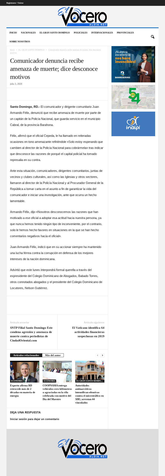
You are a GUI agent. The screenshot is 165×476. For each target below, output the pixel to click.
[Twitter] (23, 94)
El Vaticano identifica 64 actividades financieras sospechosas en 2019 (88, 332)
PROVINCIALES (125, 32)
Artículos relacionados (26, 355)
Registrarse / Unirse (14, 3)
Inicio (13, 32)
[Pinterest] (33, 94)
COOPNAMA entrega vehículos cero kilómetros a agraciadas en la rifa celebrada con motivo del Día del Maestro (57, 392)
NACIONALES (28, 32)
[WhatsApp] (42, 94)
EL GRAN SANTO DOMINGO (55, 32)
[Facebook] (14, 94)
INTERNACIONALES (102, 32)
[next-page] (102, 355)
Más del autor (53, 355)
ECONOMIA (17, 381)
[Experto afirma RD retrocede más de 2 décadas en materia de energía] (24, 372)
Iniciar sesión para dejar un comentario (34, 419)
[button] (152, 37)
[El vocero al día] (82, 16)
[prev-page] (98, 355)
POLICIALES (80, 32)
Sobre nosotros (19, 41)
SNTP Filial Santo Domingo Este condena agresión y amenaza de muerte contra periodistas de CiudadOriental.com (31, 334)
